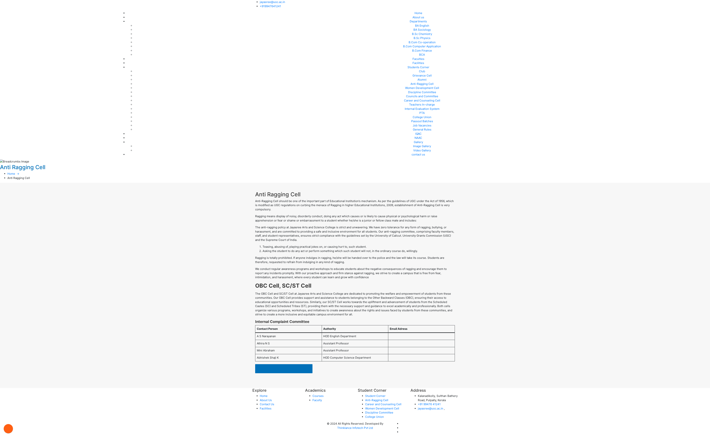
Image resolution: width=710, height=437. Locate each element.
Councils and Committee (422, 96)
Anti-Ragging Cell (422, 84)
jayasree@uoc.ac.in (272, 2)
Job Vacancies (422, 125)
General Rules (422, 129)
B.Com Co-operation (422, 42)
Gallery (418, 142)
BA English (422, 25)
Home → (13, 173)
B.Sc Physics (422, 38)
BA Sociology (422, 29)
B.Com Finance (422, 50)
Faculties (418, 59)
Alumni (422, 79)
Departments (418, 21)
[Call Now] (8, 428)
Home (418, 13)
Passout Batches (422, 121)
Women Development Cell (422, 88)
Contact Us (267, 404)
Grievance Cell (422, 75)
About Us (266, 400)
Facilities (418, 63)
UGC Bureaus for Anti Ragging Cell (284, 368)
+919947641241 (270, 6)
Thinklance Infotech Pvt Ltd (355, 428)
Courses (318, 396)
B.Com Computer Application (422, 46)
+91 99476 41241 (429, 404)
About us (418, 17)
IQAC (418, 133)
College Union (422, 117)
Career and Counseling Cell (422, 100)
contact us (418, 154)
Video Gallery (422, 150)
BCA (422, 54)
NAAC (418, 138)
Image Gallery (422, 146)
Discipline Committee (422, 92)
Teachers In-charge (422, 104)
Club (422, 71)
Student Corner (375, 396)
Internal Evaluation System (422, 109)
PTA (422, 113)
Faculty (317, 400)
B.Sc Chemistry (422, 34)
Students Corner (418, 67)
